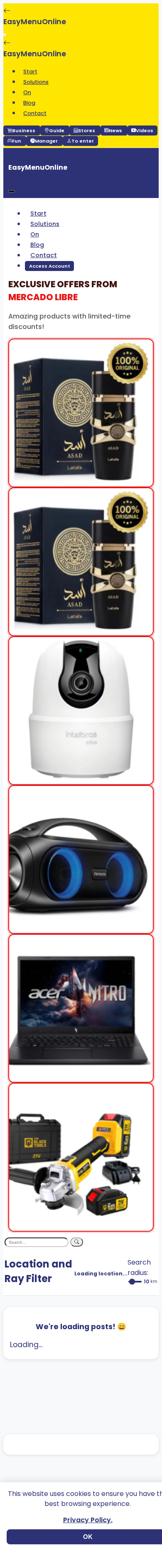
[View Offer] (81, 481)
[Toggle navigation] (4, 34)
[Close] (11, 191)
